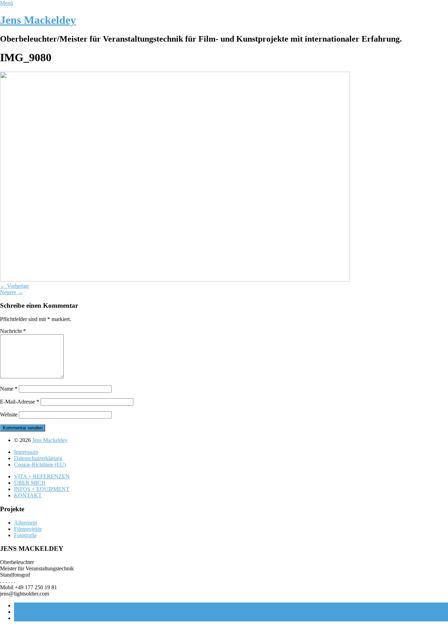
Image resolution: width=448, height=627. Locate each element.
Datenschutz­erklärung (38, 458)
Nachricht (13, 331)
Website (9, 415)
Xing (19, 618)
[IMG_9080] (175, 280)
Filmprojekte (28, 529)
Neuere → (11, 292)
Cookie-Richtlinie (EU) (40, 465)
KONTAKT (28, 495)
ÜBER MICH (30, 483)
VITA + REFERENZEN (42, 476)
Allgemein (25, 523)
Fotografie (25, 535)
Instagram (25, 612)
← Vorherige (14, 286)
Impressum (26, 452)
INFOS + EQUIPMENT (41, 489)
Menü (6, 3)
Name (9, 389)
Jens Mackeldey (38, 20)
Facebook (25, 605)
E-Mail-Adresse (19, 402)
